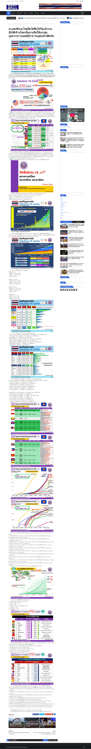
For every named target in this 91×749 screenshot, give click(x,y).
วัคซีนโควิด (17, 23)
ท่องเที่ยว (31, 13)
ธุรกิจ (13, 13)
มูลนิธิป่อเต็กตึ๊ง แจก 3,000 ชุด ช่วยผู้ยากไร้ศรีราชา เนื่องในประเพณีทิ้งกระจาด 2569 (64, 18)
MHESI (26, 23)
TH (46, 18)
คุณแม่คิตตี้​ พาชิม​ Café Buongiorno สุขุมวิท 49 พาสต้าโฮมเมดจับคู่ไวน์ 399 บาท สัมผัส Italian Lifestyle (75, 271)
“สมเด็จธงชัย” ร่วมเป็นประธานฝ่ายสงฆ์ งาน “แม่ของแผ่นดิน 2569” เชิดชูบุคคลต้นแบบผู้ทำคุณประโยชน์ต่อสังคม (48, 724)
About (12, 1)
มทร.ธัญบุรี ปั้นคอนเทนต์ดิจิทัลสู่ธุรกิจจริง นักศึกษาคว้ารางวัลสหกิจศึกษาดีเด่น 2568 (74, 133)
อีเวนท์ (25, 13)
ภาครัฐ (42, 13)
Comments (78, 222)
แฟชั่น (61, 214)
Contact (16, 1)
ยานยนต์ (62, 204)
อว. (19, 23)
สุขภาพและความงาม (64, 212)
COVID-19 (23, 23)
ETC (62, 279)
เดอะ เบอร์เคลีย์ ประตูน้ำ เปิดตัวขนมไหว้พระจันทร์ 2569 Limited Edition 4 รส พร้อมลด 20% (75, 252)
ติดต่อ (61, 218)
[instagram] (82, 1)
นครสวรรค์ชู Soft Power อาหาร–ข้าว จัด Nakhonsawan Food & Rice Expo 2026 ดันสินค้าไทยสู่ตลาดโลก (76, 245)
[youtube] (77, 1)
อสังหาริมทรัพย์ (63, 202)
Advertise (21, 1)
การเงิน (61, 209)
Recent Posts (66, 222)
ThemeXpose (14, 747)
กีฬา (61, 210)
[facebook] (79, 1)
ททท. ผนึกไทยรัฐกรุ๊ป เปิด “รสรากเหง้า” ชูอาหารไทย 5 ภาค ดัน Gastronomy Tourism (76, 265)
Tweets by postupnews (65, 127)
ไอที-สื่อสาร (19, 13)
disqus (50, 740)
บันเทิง (36, 13)
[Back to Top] (83, 747)
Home (9, 1)
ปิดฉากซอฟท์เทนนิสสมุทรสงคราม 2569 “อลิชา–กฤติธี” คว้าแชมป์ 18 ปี (76, 257)
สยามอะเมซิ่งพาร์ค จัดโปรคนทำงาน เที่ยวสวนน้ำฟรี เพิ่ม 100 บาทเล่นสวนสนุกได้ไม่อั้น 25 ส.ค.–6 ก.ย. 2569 (20, 18)
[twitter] (80, 1)
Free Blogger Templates (22, 747)
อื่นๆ (61, 217)
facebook (55, 740)
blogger (45, 740)
